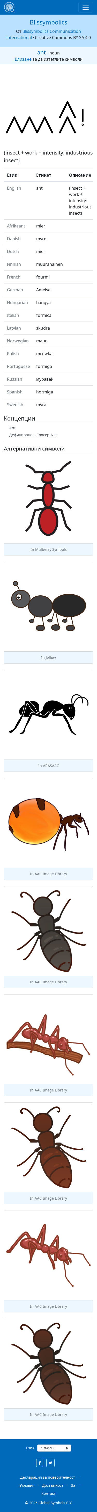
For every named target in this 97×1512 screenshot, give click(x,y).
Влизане (23, 59)
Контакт (48, 1493)
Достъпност (52, 1485)
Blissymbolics (48, 22)
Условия (27, 1485)
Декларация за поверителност (47, 1477)
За (73, 1485)
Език (30, 1447)
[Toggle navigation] (85, 7)
